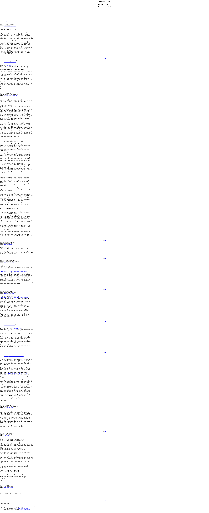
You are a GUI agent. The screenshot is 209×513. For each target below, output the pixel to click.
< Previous (2, 511)
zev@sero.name (3, 496)
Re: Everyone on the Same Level (8, 15)
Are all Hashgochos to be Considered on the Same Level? (12, 18)
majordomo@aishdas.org (29, 507)
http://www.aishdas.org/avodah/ (21, 508)
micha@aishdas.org (10, 65)
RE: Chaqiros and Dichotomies (8, 19)
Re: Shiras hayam (6, 20)
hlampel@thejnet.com (13, 455)
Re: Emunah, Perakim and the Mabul (10, 26)
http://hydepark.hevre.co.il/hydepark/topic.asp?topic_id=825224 (14, 271)
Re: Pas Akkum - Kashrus (7, 21)
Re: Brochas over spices (7, 14)
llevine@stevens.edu (17, 328)
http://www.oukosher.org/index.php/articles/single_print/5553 (18, 373)
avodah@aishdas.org (13, 506)
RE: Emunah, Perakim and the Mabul (10, 95)
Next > (207, 511)
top (105, 58)
